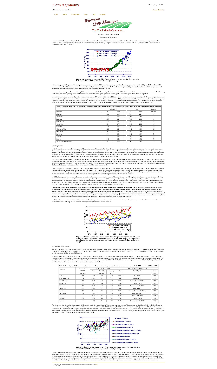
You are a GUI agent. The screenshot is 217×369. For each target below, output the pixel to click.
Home (56, 14)
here (96, 364)
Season (65, 14)
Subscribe (161, 10)
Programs (103, 14)
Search (155, 10)
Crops (94, 14)
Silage (85, 14)
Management (75, 14)
